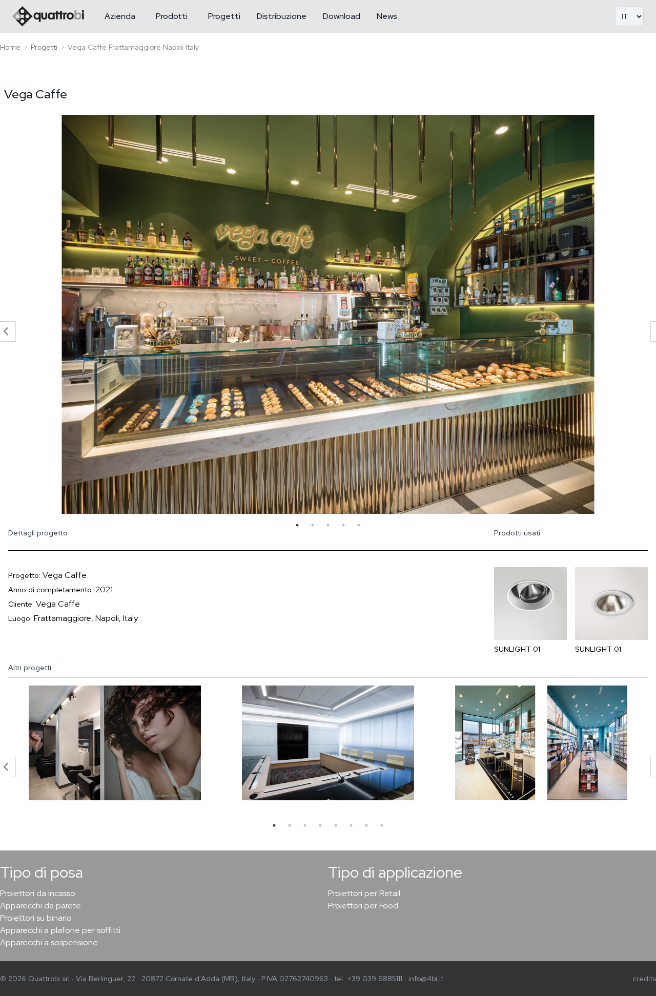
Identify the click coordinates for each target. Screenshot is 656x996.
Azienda (120, 16)
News (387, 16)
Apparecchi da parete (40, 905)
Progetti (224, 16)
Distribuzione (281, 16)
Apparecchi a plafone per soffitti (60, 930)
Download (341, 16)
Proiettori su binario (36, 917)
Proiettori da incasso (37, 893)
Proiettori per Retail (364, 893)
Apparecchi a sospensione (49, 942)
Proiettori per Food (363, 905)
